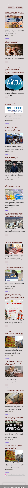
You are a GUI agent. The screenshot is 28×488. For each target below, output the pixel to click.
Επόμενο (20, 474)
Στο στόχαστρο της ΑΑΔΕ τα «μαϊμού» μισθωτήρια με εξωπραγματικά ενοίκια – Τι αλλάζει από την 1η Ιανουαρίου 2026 (14, 215)
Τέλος (24, 474)
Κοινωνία (7, 4)
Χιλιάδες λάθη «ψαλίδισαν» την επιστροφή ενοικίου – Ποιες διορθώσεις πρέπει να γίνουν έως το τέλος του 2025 (14, 333)
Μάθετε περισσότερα (15, 487)
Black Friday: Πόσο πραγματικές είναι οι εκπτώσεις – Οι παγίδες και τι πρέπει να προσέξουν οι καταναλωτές (14, 419)
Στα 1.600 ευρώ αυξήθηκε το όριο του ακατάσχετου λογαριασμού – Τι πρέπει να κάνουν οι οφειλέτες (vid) (14, 14)
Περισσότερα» (7, 38)
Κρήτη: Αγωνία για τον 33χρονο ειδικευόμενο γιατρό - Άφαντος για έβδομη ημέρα (13, 159)
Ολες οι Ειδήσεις (19, 7)
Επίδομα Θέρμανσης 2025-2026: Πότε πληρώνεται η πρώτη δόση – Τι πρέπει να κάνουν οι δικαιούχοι (14, 363)
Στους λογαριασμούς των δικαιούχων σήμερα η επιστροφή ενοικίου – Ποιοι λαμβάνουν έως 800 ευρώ (13, 447)
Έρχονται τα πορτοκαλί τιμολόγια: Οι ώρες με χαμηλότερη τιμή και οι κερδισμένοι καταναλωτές (13, 186)
